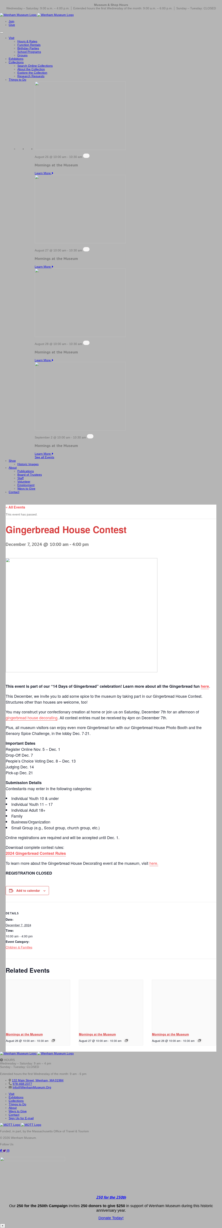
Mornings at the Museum (24, 1034)
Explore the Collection (32, 72)
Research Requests (30, 76)
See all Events (44, 457)
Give (12, 25)
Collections (16, 62)
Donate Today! (111, 1218)
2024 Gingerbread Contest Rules (36, 853)
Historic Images (28, 464)
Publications (25, 471)
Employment (25, 485)
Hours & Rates (27, 41)
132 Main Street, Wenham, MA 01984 (38, 1080)
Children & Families (19, 947)
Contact (14, 492)
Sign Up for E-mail (21, 1118)
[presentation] (38, 1004)
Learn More (43, 173)
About (13, 467)
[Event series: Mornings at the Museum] (86, 155)
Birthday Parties (28, 48)
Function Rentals (29, 45)
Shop (12, 460)
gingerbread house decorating (31, 717)
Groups (22, 55)
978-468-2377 (22, 1084)
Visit (11, 38)
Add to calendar (28, 890)
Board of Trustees (29, 474)
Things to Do (17, 79)
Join (11, 21)
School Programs (29, 52)
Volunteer (23, 481)
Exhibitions (16, 58)
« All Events (15, 507)
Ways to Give (26, 488)
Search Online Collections (35, 65)
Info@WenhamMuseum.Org (32, 1087)
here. (153, 863)
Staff (20, 478)
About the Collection (31, 69)
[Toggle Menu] (1, 32)
